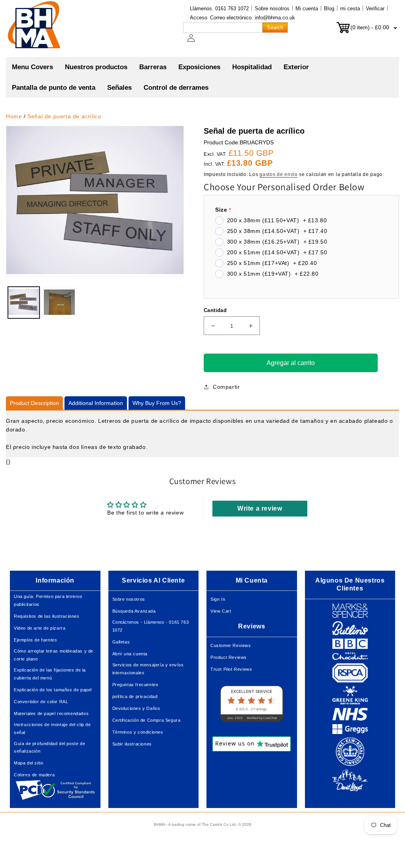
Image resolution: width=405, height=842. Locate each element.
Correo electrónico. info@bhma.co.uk (252, 18)
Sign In (217, 599)
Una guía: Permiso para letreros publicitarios (48, 600)
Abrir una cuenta (130, 653)
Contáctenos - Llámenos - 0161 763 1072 (150, 626)
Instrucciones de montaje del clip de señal (52, 728)
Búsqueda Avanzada (134, 611)
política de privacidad (135, 696)
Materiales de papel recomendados (51, 713)
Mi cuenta (306, 8)
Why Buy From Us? (156, 403)
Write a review (259, 508)
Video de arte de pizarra (39, 628)
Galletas (121, 642)
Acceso (198, 18)
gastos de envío (278, 174)
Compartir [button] (226, 387)
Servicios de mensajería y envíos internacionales (148, 668)
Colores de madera (34, 774)
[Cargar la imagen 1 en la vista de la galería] (24, 302)
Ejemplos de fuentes (35, 640)
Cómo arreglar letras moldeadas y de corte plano (53, 655)
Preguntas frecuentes (135, 684)
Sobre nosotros (272, 8)
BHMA (159, 824)
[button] (96, 67)
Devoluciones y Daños (136, 708)
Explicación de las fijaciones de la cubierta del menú (50, 674)
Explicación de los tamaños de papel (53, 689)
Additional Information (95, 403)
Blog (329, 8)
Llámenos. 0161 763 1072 (219, 8)
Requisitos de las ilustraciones (46, 616)
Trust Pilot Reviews (231, 669)
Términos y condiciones (137, 732)
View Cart (220, 611)
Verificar (375, 8)
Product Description (34, 403)
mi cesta (350, 8)
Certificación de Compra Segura (146, 720)
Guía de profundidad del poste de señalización (49, 747)
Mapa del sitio (28, 763)
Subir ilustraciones (132, 744)
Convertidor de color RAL (41, 701)
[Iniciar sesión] (195, 42)
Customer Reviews (230, 645)
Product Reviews (228, 657)
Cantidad (215, 310)
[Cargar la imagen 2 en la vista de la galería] (59, 302)
